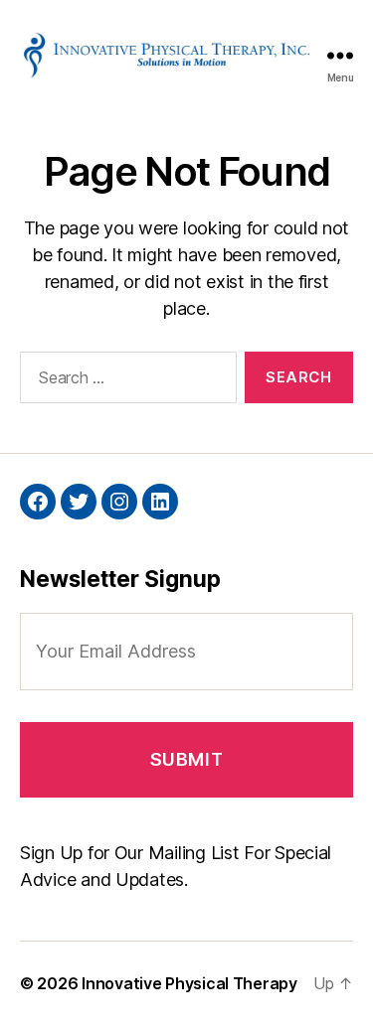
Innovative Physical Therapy (189, 983)
